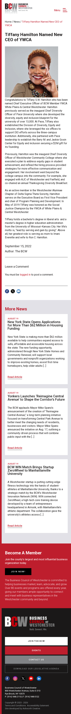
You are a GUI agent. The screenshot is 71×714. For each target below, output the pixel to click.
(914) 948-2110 (14, 696)
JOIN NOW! (18, 571)
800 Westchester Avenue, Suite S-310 (22, 690)
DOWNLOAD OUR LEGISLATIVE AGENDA (36, 668)
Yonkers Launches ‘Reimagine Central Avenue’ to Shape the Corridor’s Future (36, 397)
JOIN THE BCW (36, 641)
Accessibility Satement (38, 705)
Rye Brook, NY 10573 (15, 693)
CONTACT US (36, 659)
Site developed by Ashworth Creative (22, 708)
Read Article (15, 377)
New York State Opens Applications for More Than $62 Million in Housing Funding (35, 325)
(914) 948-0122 (32, 696)
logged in (25, 274)
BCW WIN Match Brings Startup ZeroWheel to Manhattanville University (31, 470)
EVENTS (36, 650)
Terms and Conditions (15, 705)
